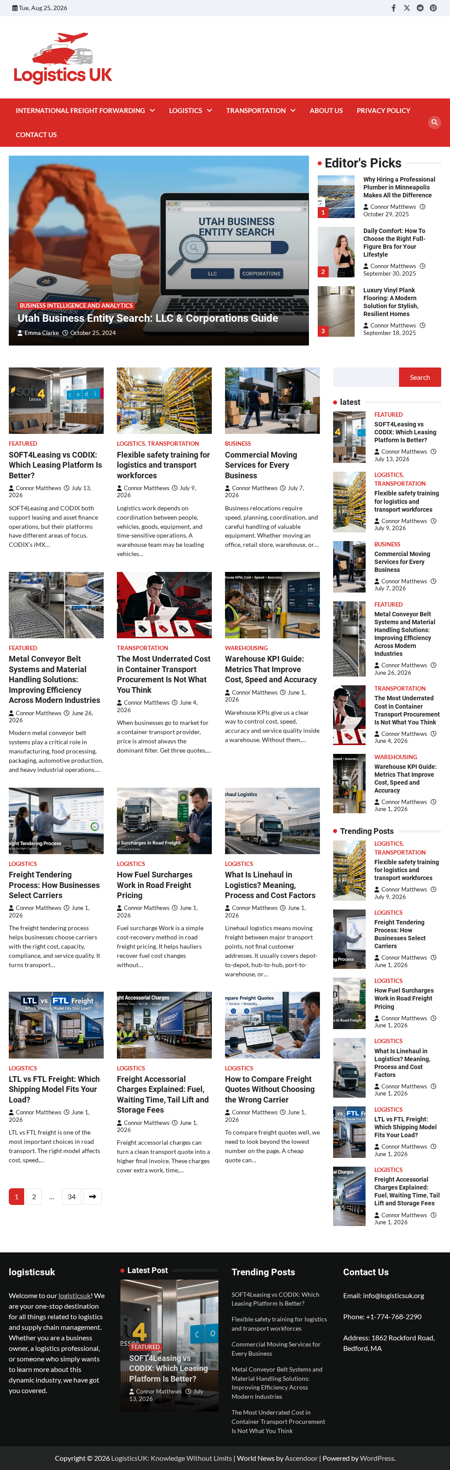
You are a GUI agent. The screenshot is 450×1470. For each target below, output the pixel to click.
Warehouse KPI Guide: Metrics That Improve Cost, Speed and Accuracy (271, 669)
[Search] (434, 122)
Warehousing (246, 648)
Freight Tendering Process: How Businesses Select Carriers (54, 885)
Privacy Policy (383, 110)
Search (420, 377)
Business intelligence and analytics (76, 305)
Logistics (185, 110)
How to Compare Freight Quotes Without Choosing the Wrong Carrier (270, 1089)
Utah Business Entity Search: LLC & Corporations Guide (148, 318)
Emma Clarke (42, 333)
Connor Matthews (393, 207)
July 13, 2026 (392, 459)
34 (72, 1196)
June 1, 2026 (391, 809)
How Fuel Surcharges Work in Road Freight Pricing (154, 885)
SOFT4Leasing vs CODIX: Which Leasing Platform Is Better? (55, 465)
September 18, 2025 (389, 333)
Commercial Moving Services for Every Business (261, 465)
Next (92, 1196)
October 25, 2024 (93, 333)
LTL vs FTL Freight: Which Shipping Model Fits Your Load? (54, 1089)
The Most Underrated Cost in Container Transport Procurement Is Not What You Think (278, 1421)
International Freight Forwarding (80, 110)
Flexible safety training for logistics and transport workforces (163, 465)
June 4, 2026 (391, 741)
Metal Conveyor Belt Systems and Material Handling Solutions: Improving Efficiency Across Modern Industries (54, 679)
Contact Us (36, 134)
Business (238, 443)
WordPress (377, 1458)
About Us (326, 110)
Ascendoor (301, 1458)
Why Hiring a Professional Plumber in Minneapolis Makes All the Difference (399, 187)
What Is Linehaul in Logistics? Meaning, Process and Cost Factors (270, 885)
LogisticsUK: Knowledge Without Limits (171, 1458)
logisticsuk (74, 1295)
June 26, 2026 (392, 673)
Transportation (256, 110)
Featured (23, 443)
